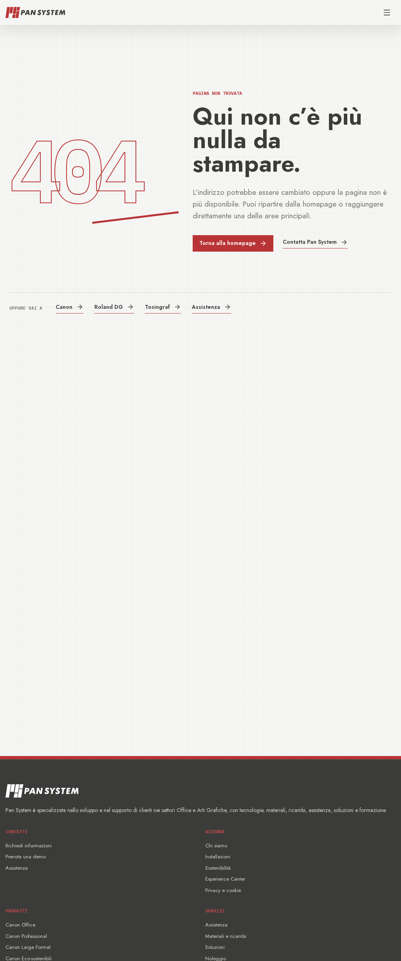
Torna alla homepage (227, 243)
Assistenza (206, 307)
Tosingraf (157, 307)
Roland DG (108, 307)
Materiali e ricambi (225, 936)
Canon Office (20, 924)
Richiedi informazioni (28, 845)
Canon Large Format (28, 947)
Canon (64, 307)
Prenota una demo (25, 856)
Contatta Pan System (310, 242)
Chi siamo (216, 845)
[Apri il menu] (387, 12)
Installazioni (217, 856)
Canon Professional (26, 936)
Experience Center (225, 879)
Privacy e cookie (223, 890)
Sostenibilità (218, 868)
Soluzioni (215, 947)
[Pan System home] (35, 12)
